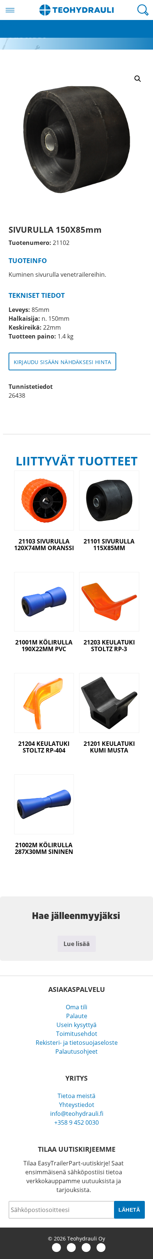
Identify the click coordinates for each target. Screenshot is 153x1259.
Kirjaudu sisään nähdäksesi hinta (62, 362)
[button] (137, 78)
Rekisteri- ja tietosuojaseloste (77, 1042)
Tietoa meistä (76, 1096)
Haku (143, 10)
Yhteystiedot (76, 1105)
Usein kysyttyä (76, 1025)
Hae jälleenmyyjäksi (27, 33)
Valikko (10, 10)
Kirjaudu (12, 24)
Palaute (76, 1016)
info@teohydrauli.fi (76, 1114)
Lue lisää (77, 944)
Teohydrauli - (76, 10)
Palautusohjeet (76, 1051)
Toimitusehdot (76, 1034)
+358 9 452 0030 (76, 1122)
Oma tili (76, 1007)
